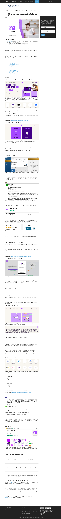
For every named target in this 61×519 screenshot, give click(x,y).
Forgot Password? (42, 512)
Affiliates (41, 514)
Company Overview (12, 65)
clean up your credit (30, 492)
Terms (36, 517)
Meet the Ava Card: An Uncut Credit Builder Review (21, 15)
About (38, 517)
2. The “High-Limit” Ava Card (13, 69)
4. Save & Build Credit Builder (13, 71)
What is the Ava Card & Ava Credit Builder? (13, 62)
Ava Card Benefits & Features (11, 66)
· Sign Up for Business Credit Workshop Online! (46, 510)
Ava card (12, 482)
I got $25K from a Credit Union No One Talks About (29, 511)
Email (42, 25)
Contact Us (41, 517)
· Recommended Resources (9, 509)
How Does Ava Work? (12, 63)
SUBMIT (43, 35)
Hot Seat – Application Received (26, 513)
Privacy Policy (32, 517)
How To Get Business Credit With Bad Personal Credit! (29, 509)
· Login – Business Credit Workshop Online (46, 511)
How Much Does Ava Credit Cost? (14, 64)
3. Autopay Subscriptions (12, 70)
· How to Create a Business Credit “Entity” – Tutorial (12, 512)
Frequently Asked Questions (11, 73)
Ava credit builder (9, 41)
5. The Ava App (11, 72)
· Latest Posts (42, 513)
